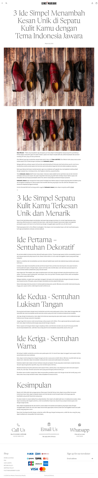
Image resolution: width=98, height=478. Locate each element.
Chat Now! (79, 436)
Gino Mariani (11, 475)
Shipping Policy (9, 468)
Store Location (9, 458)
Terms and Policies (49, 475)
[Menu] (2, 3)
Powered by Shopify (20, 475)
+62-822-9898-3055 (18, 436)
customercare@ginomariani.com (49, 434)
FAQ (5, 460)
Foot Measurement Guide (12, 470)
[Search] (6, 3)
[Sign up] (92, 459)
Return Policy (8, 465)
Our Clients (7, 463)
